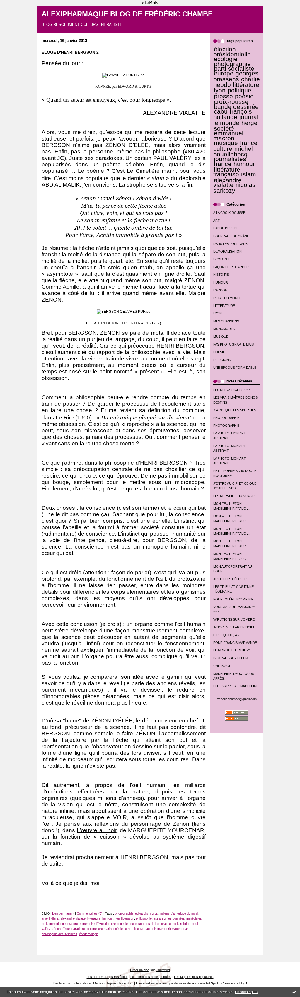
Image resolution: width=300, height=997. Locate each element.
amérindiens (50, 918)
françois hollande (232, 114)
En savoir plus (246, 992)
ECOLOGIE (221, 259)
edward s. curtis (146, 913)
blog (242, 983)
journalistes (230, 159)
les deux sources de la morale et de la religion (157, 923)
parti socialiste (234, 68)
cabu (221, 111)
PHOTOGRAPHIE (226, 417)
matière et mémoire (81, 923)
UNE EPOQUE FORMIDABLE (234, 367)
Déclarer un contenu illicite (72, 983)
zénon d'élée (61, 928)
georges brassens (236, 76)
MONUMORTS (224, 329)
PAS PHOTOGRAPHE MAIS (233, 344)
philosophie (144, 918)
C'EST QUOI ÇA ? (226, 635)
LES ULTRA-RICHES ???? (232, 390)
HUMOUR (220, 282)
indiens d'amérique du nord (179, 913)
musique (226, 142)
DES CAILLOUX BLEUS (230, 658)
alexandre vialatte (227, 182)
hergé (249, 122)
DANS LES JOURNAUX (230, 244)
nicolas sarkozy (234, 187)
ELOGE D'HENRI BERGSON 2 (70, 52)
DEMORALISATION (227, 251)
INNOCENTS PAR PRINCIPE (234, 627)
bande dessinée (236, 106)
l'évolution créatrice (110, 923)
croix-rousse (231, 101)
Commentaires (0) (90, 913)
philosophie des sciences (59, 934)
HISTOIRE (221, 274)
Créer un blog (139, 970)
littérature (246, 84)
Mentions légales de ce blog (112, 983)
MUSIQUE (220, 336)
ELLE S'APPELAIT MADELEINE (235, 686)
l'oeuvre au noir (145, 928)
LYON (217, 313)
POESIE (219, 352)
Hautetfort (163, 970)
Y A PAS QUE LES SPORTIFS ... (236, 410)
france (222, 163)
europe (223, 73)
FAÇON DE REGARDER (231, 267)
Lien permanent (63, 913)
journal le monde (235, 120)
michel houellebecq (233, 151)
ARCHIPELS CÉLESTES (230, 579)
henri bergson (124, 918)
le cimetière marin (99, 928)
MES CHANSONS (226, 321)
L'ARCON (220, 290)
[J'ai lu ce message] (294, 992)
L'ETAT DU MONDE (227, 298)
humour (244, 163)
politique (239, 90)
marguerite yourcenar (172, 928)
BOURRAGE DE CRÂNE (231, 236)
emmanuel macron (228, 135)
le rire (128, 928)
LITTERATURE (224, 305)
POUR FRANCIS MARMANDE (235, 642)
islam (248, 174)
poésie (244, 96)
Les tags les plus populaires (194, 977)
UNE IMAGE (222, 666)
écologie (226, 58)
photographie (232, 63)
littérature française (226, 172)
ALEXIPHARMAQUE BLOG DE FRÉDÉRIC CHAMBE (127, 14)
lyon (220, 90)
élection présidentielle (232, 51)
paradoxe (78, 928)
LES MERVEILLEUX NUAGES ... (236, 496)
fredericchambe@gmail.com (237, 699)
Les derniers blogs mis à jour (107, 977)
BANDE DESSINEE (227, 228)
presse (223, 96)
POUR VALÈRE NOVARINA (233, 599)
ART (216, 220)
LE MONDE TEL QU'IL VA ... (233, 650)
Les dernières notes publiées (150, 977)
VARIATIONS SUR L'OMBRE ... (235, 619)
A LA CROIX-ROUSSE (229, 212)
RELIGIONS (222, 360)
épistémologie (88, 934)
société (224, 128)
